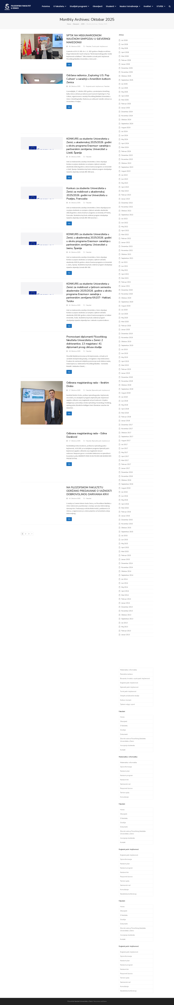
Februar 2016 (126, 512)
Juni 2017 (124, 448)
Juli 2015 (124, 536)
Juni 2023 (124, 179)
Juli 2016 (124, 492)
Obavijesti (123, 721)
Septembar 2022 (127, 215)
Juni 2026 (124, 44)
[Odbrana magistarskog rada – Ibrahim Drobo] (42, 403)
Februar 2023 (126, 195)
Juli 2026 (124, 40)
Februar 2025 (126, 104)
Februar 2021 (126, 282)
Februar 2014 (126, 599)
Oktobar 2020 (126, 298)
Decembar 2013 (127, 607)
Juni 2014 (124, 583)
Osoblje (123, 730)
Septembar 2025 (127, 80)
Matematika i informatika (128, 670)
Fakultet (88, 46)
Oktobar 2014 (126, 571)
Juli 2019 (124, 349)
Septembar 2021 (127, 258)
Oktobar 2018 (126, 385)
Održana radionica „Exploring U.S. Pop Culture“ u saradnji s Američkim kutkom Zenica (88, 79)
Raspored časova (126, 788)
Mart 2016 (125, 508)
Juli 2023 (124, 175)
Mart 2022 (125, 235)
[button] (169, 6)
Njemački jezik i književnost (101, 390)
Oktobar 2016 (126, 480)
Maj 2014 (124, 587)
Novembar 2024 (127, 116)
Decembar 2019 (127, 334)
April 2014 (125, 591)
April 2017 (125, 456)
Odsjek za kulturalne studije (129, 696)
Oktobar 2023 (126, 163)
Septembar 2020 (127, 302)
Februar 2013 (126, 631)
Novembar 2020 (127, 294)
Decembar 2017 (127, 425)
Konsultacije (124, 797)
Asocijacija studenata (127, 745)
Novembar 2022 (127, 207)
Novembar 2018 (127, 381)
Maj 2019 (124, 357)
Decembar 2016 (127, 472)
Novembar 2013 (127, 611)
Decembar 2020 (127, 290)
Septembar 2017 (127, 437)
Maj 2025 (124, 92)
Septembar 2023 (127, 167)
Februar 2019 (126, 369)
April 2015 (125, 547)
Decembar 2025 (127, 68)
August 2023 (125, 171)
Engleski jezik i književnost (94, 86)
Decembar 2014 (127, 563)
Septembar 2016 (127, 484)
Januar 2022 (125, 242)
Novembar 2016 (127, 476)
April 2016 (125, 504)
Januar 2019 (125, 373)
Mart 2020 (125, 322)
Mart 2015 (125, 551)
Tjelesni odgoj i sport (127, 704)
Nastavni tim (124, 780)
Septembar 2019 (127, 345)
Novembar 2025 (127, 72)
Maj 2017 (124, 452)
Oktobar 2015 (126, 528)
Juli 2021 (124, 262)
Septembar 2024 (127, 124)
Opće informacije (126, 767)
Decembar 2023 (127, 155)
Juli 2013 (124, 623)
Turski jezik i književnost (100, 46)
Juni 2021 (124, 266)
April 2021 (125, 274)
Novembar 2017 (127, 429)
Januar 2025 (125, 108)
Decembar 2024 (127, 112)
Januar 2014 (125, 603)
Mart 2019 (125, 365)
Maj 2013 (124, 627)
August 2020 (125, 306)
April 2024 (125, 143)
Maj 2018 (124, 405)
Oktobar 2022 (126, 211)
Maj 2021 (124, 270)
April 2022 (125, 231)
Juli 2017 (124, 444)
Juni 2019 (124, 353)
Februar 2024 (126, 151)
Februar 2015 (126, 555)
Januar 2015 (125, 559)
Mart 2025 (125, 100)
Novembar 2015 (127, 524)
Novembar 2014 (127, 567)
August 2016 (125, 488)
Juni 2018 (124, 401)
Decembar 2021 (127, 246)
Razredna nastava (126, 674)
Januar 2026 (125, 64)
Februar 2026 (126, 60)
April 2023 (125, 187)
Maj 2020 (124, 318)
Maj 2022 (124, 227)
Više (69, 64)
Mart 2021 (125, 278)
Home (122, 717)
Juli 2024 (124, 131)
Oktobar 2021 (126, 254)
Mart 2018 (125, 413)
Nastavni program (126, 775)
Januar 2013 (125, 635)
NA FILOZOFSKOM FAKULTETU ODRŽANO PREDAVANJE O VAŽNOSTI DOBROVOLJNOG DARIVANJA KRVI (89, 491)
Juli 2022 (124, 219)
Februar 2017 (126, 464)
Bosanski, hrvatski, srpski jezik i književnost (135, 679)
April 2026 (125, 52)
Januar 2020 (125, 330)
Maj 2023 (124, 183)
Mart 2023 (125, 191)
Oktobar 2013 (126, 615)
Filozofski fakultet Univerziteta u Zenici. (80, 1001)
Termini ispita (124, 793)
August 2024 (125, 128)
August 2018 (125, 393)
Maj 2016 (124, 500)
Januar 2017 (125, 468)
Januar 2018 (125, 421)
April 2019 (125, 361)
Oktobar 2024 (126, 120)
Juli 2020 (124, 310)
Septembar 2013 (127, 619)
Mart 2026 (125, 56)
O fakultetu (124, 726)
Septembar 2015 (127, 532)
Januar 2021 (125, 286)
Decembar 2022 (127, 203)
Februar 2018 (126, 417)
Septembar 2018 (127, 389)
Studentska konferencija (128, 894)
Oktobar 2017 (126, 433)
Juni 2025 (124, 88)
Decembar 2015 (127, 520)
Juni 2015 (124, 540)
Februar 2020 (126, 326)
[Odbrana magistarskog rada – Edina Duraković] (42, 455)
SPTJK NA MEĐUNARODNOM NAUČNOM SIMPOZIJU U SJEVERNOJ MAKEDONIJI (88, 39)
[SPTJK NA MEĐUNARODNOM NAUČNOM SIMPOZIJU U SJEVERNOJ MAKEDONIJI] (42, 46)
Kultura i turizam (125, 700)
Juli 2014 (124, 579)
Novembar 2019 (127, 338)
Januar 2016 (125, 516)
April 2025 (125, 96)
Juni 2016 (124, 496)
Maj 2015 (124, 544)
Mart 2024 (125, 147)
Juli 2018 (124, 397)
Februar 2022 (126, 238)
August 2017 (125, 441)
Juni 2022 (124, 223)
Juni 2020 (124, 314)
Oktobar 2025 (126, 76)
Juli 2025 (124, 84)
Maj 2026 (124, 48)
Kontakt (122, 750)
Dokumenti (124, 734)
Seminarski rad (125, 784)
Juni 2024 (124, 135)
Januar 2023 (125, 199)
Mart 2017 (125, 460)
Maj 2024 (124, 139)
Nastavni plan (125, 771)
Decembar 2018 (127, 377)
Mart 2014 (125, 595)
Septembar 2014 (127, 575)
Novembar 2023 (127, 159)
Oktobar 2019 (126, 342)
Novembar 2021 (127, 250)
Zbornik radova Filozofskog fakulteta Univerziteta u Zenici (133, 740)
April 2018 (125, 409)
